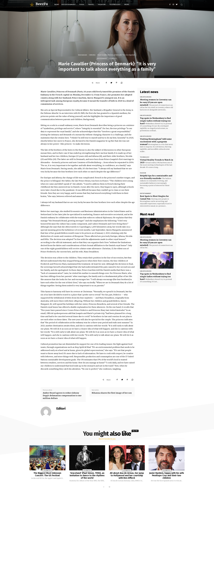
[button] (182, 5)
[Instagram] (173, 4)
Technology (144, 157)
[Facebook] (170, 4)
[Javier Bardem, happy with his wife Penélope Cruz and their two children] (166, 457)
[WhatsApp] (121, 82)
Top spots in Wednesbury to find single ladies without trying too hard (155, 121)
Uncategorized (145, 97)
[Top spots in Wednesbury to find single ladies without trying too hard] (156, 260)
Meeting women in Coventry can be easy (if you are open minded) (155, 102)
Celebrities (92, 55)
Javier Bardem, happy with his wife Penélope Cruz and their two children (166, 475)
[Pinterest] (116, 82)
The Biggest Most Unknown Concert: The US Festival (47, 474)
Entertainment (82, 55)
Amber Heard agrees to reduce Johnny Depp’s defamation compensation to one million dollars (62, 395)
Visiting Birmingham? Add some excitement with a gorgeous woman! (156, 141)
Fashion (143, 173)
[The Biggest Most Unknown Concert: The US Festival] (47, 457)
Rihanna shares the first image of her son (112, 393)
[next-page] (109, 487)
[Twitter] (177, 4)
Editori (61, 408)
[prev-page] (104, 487)
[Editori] (47, 412)
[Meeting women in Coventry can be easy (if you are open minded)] (156, 226)
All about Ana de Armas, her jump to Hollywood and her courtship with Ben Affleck (127, 475)
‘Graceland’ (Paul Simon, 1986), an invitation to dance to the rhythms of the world (87, 475)
